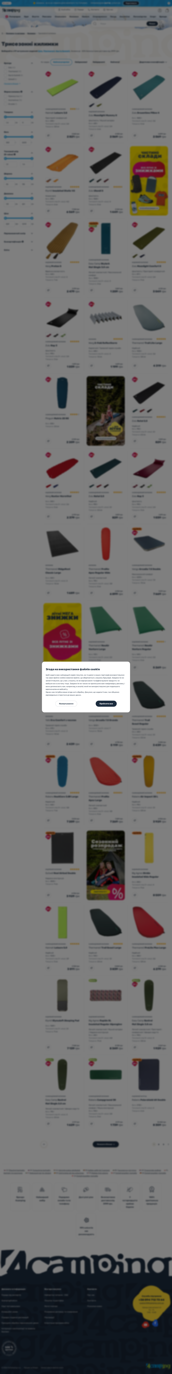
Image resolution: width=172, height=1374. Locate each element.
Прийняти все (106, 704)
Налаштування (66, 704)
